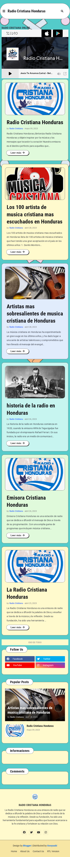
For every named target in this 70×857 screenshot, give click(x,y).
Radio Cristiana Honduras (26, 11)
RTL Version (53, 851)
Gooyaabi (52, 845)
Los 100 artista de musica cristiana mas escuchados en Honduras (34, 214)
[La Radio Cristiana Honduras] (35, 566)
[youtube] (38, 832)
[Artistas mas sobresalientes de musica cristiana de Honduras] (35, 283)
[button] (4, 11)
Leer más (16, 152)
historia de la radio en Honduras (31, 409)
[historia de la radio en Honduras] (35, 382)
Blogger (27, 845)
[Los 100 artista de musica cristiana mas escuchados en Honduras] (35, 183)
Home (14, 851)
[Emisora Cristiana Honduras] (35, 474)
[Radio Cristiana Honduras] (35, 99)
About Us (24, 851)
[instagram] (46, 832)
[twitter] (31, 832)
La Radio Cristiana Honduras (27, 593)
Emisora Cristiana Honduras (26, 501)
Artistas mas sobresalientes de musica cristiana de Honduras (35, 313)
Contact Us (38, 851)
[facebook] (24, 832)
